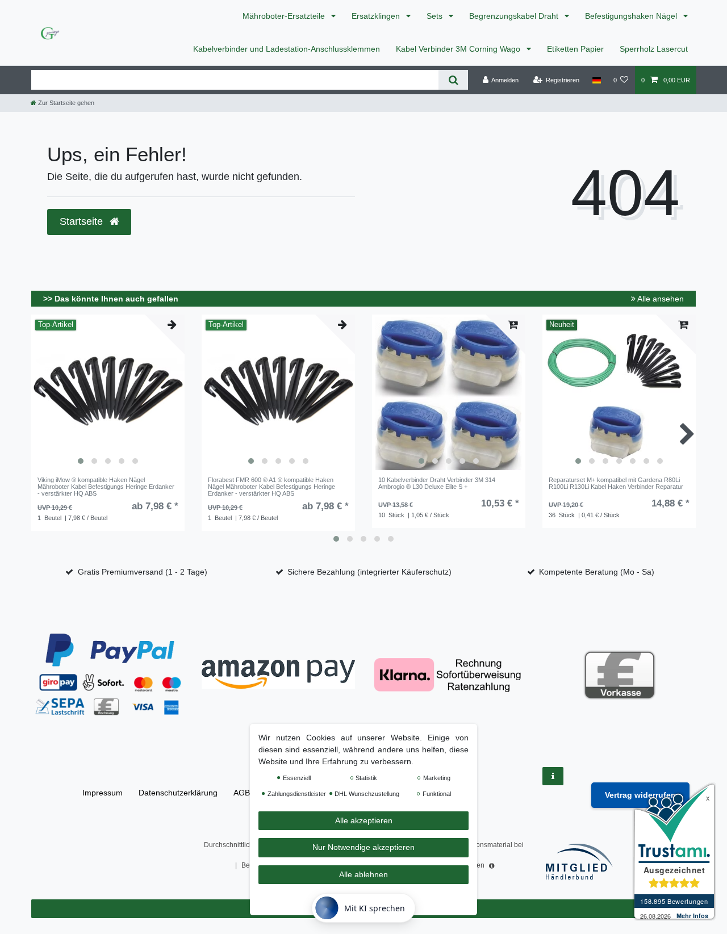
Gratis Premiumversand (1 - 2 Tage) (142, 571)
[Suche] (452, 80)
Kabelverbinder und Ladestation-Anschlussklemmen (286, 48)
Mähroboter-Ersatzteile (285, 15)
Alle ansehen (660, 298)
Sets (436, 15)
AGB (241, 792)
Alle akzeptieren (363, 820)
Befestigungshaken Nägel (632, 15)
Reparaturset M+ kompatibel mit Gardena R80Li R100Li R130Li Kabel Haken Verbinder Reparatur (616, 483)
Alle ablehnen (363, 874)
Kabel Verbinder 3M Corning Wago (459, 48)
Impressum (102, 792)
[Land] (596, 80)
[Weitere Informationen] (552, 776)
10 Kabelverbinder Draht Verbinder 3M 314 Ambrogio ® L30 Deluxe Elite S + (436, 483)
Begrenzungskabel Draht (515, 15)
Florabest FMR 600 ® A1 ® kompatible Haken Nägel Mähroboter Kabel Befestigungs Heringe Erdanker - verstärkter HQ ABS (271, 486)
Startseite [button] (83, 221)
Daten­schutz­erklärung (178, 792)
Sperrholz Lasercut (654, 48)
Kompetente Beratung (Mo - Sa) (596, 571)
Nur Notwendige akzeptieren (363, 847)
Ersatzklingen (377, 15)
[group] (108, 393)
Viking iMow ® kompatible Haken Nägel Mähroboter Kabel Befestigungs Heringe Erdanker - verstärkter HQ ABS (105, 486)
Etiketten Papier (575, 48)
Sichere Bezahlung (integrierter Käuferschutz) (369, 571)
